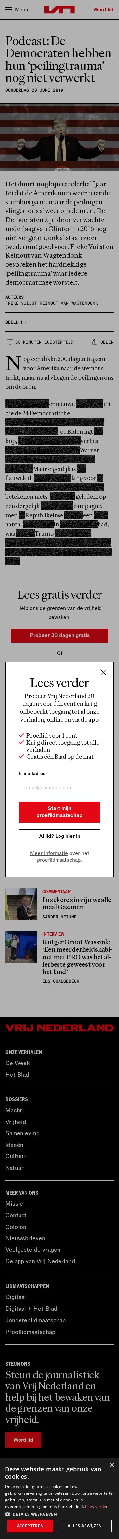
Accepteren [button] (30, 1526)
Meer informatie (49, 853)
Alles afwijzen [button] (85, 1526)
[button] (59, 1513)
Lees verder (96, 1506)
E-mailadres (32, 773)
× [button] (111, 1465)
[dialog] (59, 1498)
